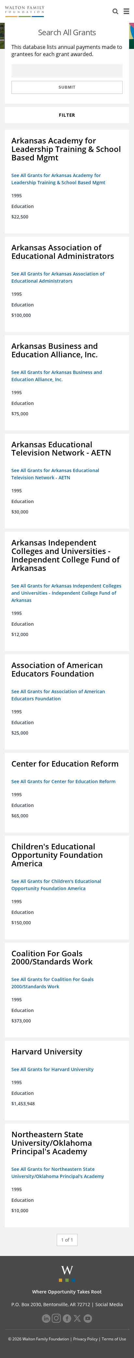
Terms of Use (114, 1339)
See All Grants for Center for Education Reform (63, 781)
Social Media (109, 1304)
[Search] (115, 11)
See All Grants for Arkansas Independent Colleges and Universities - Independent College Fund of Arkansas (66, 593)
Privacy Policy (85, 1339)
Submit (67, 87)
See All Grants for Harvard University (52, 1069)
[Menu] (126, 11)
